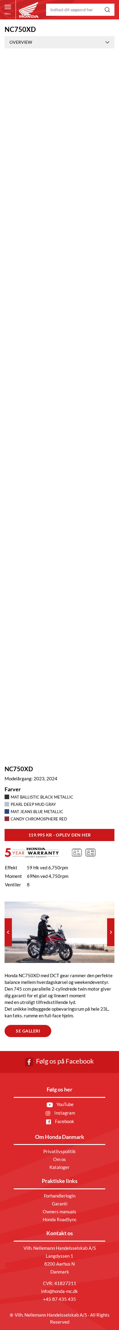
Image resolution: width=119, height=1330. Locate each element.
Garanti (59, 1203)
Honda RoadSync (60, 1219)
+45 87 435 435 (59, 1299)
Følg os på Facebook (64, 1061)
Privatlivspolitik (59, 1151)
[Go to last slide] (8, 932)
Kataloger (59, 1167)
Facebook (64, 1121)
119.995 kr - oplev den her (59, 834)
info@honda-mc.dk (59, 1291)
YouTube (65, 1104)
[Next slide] (110, 932)
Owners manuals (59, 1211)
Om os (59, 1159)
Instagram (64, 1112)
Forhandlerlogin (59, 1195)
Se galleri (28, 1030)
